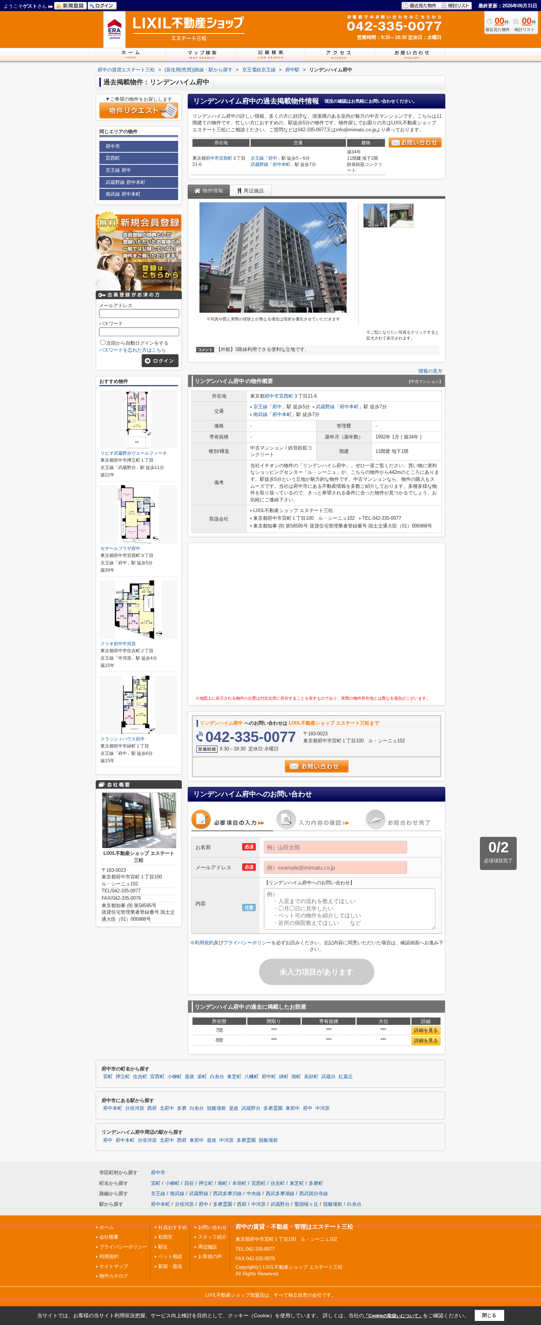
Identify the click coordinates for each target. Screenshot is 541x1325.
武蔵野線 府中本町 (125, 182)
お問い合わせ (212, 1227)
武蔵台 (328, 1076)
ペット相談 (170, 1256)
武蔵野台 (251, 1108)
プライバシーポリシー (247, 942)
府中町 (269, 1076)
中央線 (254, 1193)
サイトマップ (113, 1266)
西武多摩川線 (227, 1193)
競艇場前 (216, 1108)
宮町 (108, 1076)
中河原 (322, 1108)
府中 (272, 158)
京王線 (257, 158)
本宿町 (239, 1183)
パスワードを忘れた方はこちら (132, 350)
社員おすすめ (172, 1227)
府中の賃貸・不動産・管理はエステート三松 (294, 1226)
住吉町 (140, 1076)
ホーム (106, 1227)
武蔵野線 (259, 164)
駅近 (163, 1247)
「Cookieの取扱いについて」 (393, 1315)
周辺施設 (207, 1247)
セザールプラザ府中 (120, 548)
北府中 (167, 1108)
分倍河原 (134, 1108)
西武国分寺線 (313, 1193)
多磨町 (316, 1183)
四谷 (189, 1183)
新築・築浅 (170, 1266)
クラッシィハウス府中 (122, 739)
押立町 (123, 1076)
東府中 (293, 1108)
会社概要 (109, 1237)
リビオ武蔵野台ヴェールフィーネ (133, 453)
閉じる (489, 1315)
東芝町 (234, 1076)
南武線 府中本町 (123, 194)
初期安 (165, 1237)
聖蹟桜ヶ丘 (306, 1204)
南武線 (260, 414)
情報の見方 (430, 371)
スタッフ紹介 (212, 1237)
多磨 (182, 1108)
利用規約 (204, 942)
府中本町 (281, 164)
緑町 (284, 1076)
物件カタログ (113, 1276)
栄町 (202, 1076)
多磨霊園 (273, 1108)
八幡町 (251, 1076)
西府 (152, 1108)
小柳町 (174, 1076)
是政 (189, 1076)
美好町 (311, 1076)
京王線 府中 (118, 170)
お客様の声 (210, 1256)
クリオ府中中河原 (118, 643)
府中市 (212, 158)
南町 (296, 1076)
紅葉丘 (346, 1076)
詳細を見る (426, 1030)
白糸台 (217, 1076)
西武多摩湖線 (280, 1193)
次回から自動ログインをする (137, 343)
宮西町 (225, 158)
